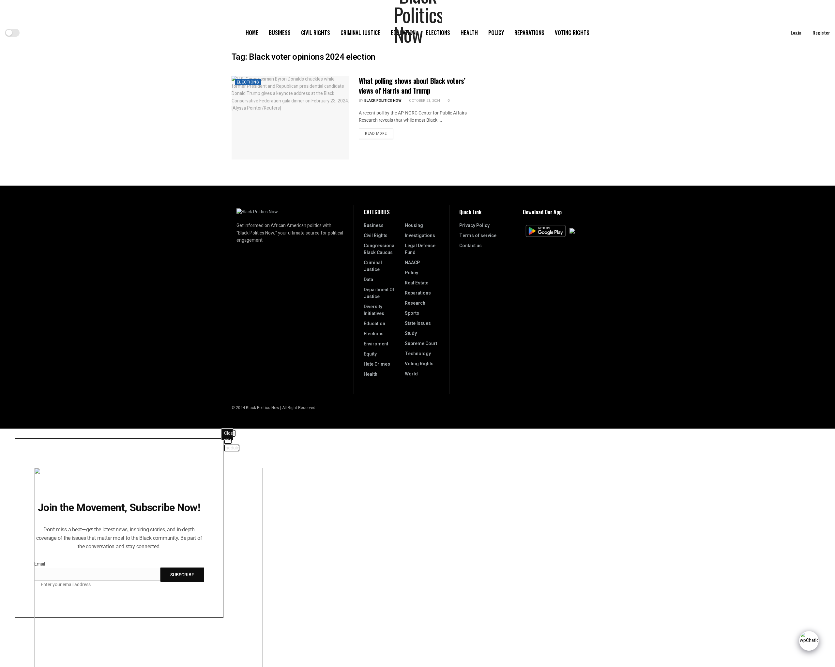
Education (374, 323)
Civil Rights (315, 32)
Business (280, 32)
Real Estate (416, 283)
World (411, 374)
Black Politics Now (383, 100)
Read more (379, 132)
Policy (496, 32)
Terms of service (477, 235)
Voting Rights (572, 32)
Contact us (470, 245)
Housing (414, 225)
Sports (412, 313)
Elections (248, 82)
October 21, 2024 (424, 100)
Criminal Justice (360, 32)
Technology (418, 353)
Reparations (529, 32)
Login (795, 32)
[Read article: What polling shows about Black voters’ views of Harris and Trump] (290, 117)
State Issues (418, 323)
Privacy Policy (474, 225)
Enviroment (376, 344)
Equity (370, 354)
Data (368, 279)
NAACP (412, 262)
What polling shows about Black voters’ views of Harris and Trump (412, 85)
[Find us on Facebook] (601, 408)
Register (820, 32)
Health (469, 32)
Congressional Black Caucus (380, 249)
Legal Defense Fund (420, 249)
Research (415, 303)
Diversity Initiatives (374, 310)
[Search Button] (773, 32)
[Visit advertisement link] (547, 55)
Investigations (420, 235)
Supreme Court (421, 343)
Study (411, 333)
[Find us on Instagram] (593, 408)
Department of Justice (379, 293)
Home (252, 32)
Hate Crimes (377, 364)
